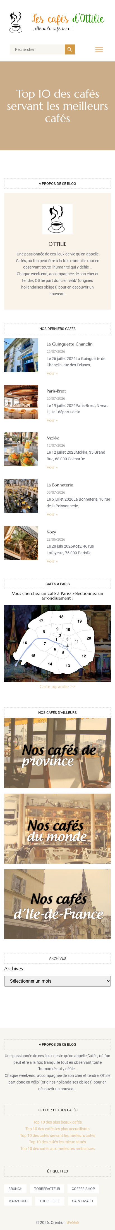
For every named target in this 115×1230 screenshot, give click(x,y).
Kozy (51, 532)
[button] (99, 49)
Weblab (72, 1222)
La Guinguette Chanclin (70, 344)
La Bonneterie (60, 485)
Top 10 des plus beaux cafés (57, 1122)
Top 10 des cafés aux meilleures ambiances (57, 1148)
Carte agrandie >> (58, 686)
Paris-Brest (56, 391)
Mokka (53, 438)
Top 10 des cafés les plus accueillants (57, 1129)
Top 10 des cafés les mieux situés (57, 1142)
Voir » (52, 373)
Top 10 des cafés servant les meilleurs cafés (57, 1135)
